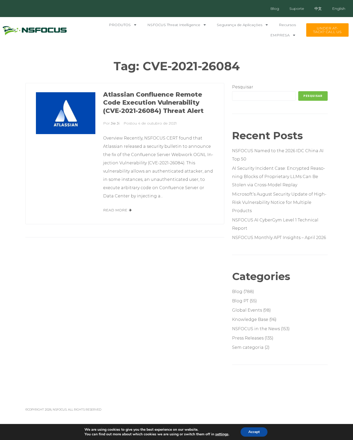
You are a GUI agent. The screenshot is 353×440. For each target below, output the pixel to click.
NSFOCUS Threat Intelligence (173, 24)
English (338, 8)
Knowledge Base (250, 319)
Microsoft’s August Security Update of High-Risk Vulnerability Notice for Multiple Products (279, 202)
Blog (274, 8)
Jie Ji (115, 123)
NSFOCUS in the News (256, 328)
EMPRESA (280, 35)
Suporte (296, 8)
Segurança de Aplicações (239, 24)
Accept (254, 431)
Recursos (287, 24)
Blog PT (240, 300)
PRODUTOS (120, 24)
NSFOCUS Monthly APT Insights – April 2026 (279, 237)
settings (221, 434)
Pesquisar (242, 86)
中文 (318, 8)
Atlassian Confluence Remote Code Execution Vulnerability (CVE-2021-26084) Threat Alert (153, 103)
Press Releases (248, 338)
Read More (115, 210)
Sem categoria (248, 347)
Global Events (247, 310)
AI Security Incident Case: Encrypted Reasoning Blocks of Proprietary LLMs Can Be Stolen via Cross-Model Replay (278, 176)
